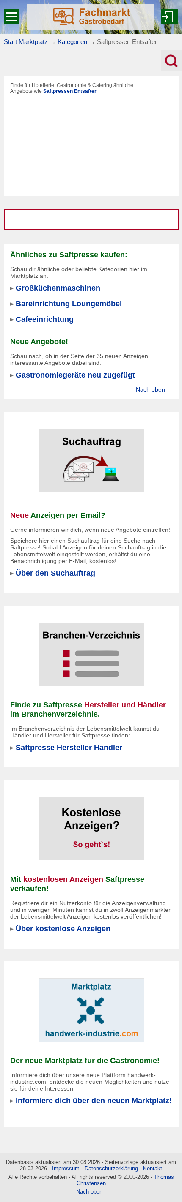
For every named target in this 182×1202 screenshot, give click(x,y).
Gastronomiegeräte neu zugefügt (75, 374)
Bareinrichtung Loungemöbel (69, 303)
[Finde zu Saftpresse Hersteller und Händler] (91, 648)
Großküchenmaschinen (58, 287)
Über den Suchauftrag (55, 572)
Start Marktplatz (26, 41)
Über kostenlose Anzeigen (63, 928)
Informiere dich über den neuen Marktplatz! (94, 1100)
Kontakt (152, 1168)
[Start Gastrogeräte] (90, 17)
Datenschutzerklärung (111, 1168)
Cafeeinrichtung (45, 319)
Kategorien (72, 41)
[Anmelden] (169, 16)
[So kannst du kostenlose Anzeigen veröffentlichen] (91, 823)
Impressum (66, 1168)
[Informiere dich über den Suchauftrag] (91, 454)
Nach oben (150, 389)
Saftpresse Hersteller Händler (69, 747)
